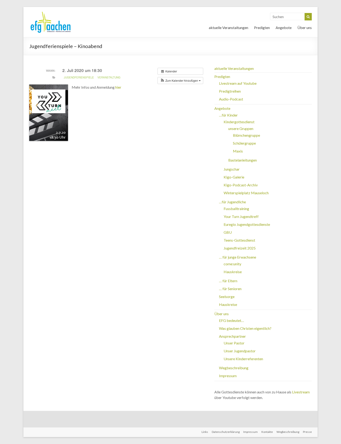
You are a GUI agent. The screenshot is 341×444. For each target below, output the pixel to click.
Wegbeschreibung (233, 368)
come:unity (232, 264)
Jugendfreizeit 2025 (240, 248)
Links (205, 432)
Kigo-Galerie (234, 177)
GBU (228, 232)
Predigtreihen (230, 91)
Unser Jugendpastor (240, 351)
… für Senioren (230, 288)
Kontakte (267, 432)
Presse (307, 432)
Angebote (284, 27)
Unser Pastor (234, 343)
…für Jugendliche (232, 202)
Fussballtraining (236, 208)
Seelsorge (227, 296)
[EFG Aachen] (50, 12)
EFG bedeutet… (231, 320)
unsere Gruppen (240, 128)
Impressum (228, 375)
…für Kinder (228, 115)
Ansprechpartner (232, 336)
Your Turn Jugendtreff (241, 216)
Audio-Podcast (231, 99)
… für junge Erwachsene (237, 257)
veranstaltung (108, 77)
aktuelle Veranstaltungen (228, 27)
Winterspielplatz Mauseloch (246, 193)
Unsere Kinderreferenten (243, 358)
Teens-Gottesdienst (239, 240)
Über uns (304, 27)
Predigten (262, 27)
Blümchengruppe (246, 135)
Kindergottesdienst (239, 122)
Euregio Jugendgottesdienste (247, 224)
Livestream (301, 392)
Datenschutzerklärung (226, 432)
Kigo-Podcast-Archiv (241, 185)
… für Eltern (228, 281)
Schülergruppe (244, 143)
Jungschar (232, 169)
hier (118, 87)
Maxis (238, 151)
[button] (180, 80)
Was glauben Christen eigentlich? (245, 328)
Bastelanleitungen (242, 160)
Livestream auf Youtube (238, 83)
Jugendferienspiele (79, 77)
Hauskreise (233, 271)
